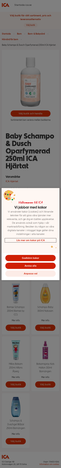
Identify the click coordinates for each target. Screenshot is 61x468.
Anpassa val (30, 273)
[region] (31, 234)
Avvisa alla (30, 265)
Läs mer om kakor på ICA (30, 240)
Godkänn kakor (30, 257)
